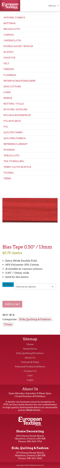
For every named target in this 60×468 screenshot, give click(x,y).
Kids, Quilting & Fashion (35, 319)
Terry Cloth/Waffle (17, 167)
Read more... (34, 410)
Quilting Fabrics (15, 138)
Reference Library (16, 144)
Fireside (9, 69)
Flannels (10, 75)
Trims (7, 178)
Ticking (8, 173)
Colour (8, 284)
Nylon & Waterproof (17, 115)
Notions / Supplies (15, 109)
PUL (6, 127)
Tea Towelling (14, 161)
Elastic (9, 52)
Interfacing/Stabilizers (20, 81)
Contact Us (30, 371)
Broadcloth (12, 29)
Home (30, 344)
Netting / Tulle (14, 104)
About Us (30, 357)
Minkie (8, 98)
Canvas (9, 35)
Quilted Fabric (13, 132)
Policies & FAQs (30, 362)
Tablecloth (11, 155)
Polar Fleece (12, 121)
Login (30, 380)
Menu (52, 5)
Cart (30, 375)
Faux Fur (9, 58)
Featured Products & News (30, 366)
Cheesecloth (12, 40)
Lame (7, 92)
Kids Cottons (12, 86)
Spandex (9, 150)
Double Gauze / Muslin (18, 46)
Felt (6, 63)
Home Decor (30, 348)
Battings (10, 23)
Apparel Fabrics (14, 17)
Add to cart (12, 304)
